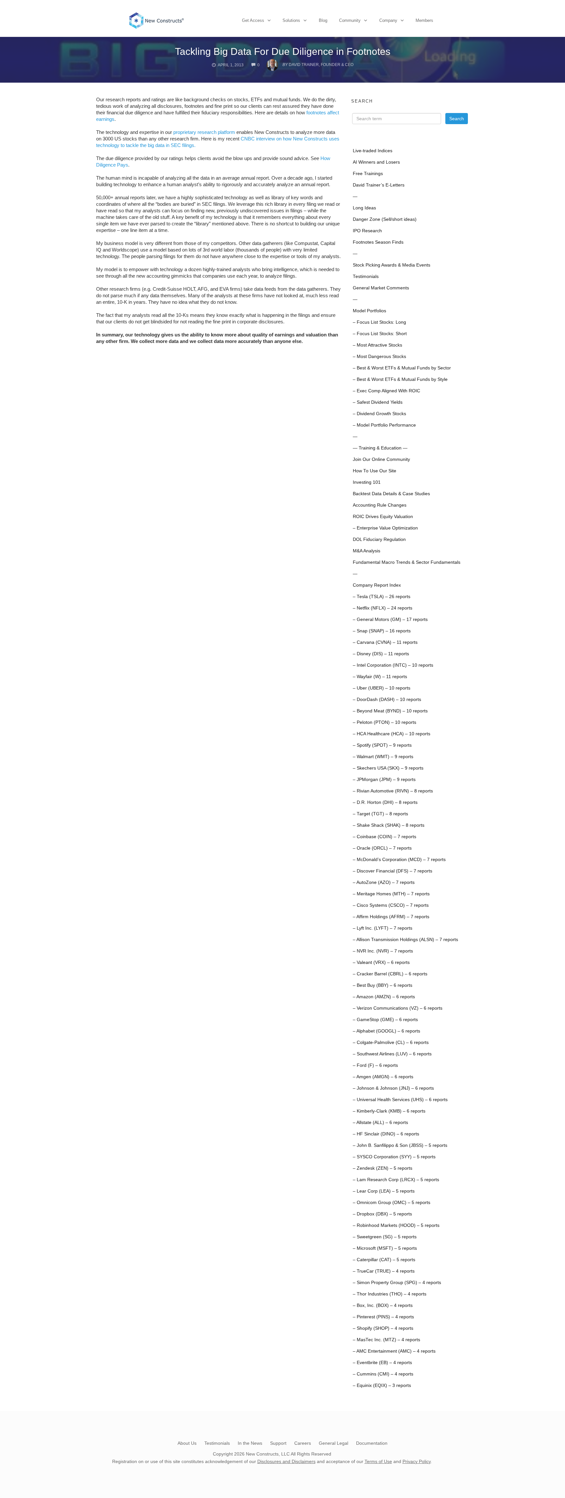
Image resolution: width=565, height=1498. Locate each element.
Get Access (253, 20)
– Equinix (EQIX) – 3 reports (382, 1385)
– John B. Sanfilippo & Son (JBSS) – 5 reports (400, 1145)
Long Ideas (364, 207)
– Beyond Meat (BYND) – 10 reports (390, 710)
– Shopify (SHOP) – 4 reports (383, 1328)
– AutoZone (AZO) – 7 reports (384, 882)
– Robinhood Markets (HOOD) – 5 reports (396, 1225)
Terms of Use (378, 1461)
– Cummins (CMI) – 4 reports (383, 1374)
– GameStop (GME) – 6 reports (385, 1019)
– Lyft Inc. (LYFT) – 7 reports (382, 928)
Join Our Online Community (381, 459)
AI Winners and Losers (376, 162)
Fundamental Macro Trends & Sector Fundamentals (406, 562)
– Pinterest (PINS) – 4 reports (383, 1316)
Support (278, 1443)
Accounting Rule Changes (379, 505)
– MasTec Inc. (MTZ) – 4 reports (386, 1339)
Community (350, 20)
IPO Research (367, 230)
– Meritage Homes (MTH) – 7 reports (391, 893)
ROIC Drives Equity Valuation (383, 516)
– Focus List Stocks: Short (380, 333)
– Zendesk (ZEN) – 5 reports (382, 1168)
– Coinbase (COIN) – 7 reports (384, 836)
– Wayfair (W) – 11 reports (380, 676)
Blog (323, 20)
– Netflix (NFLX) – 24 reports (382, 608)
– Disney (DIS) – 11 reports (381, 653)
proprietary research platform (204, 132)
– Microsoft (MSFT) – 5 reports (385, 1248)
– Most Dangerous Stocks (379, 356)
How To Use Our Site (374, 470)
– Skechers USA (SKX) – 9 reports (388, 768)
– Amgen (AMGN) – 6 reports (383, 1076)
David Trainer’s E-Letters (378, 185)
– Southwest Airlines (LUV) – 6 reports (392, 1053)
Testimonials (366, 276)
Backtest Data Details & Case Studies (391, 493)
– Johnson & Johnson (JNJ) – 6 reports (393, 1088)
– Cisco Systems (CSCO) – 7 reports (391, 905)
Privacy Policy (416, 1461)
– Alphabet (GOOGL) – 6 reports (386, 1031)
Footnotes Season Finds (378, 242)
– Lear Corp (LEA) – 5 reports (384, 1191)
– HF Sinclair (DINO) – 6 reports (386, 1134)
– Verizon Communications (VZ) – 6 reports (397, 1008)
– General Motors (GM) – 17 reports (390, 619)
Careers (302, 1443)
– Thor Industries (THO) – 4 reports (389, 1294)
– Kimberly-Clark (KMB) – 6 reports (389, 1111)
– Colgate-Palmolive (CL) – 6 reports (391, 1042)
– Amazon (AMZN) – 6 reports (384, 996)
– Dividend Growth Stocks (379, 413)
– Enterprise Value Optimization (385, 528)
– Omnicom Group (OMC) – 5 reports (391, 1202)
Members (424, 20)
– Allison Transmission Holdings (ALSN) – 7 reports (405, 939)
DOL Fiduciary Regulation (379, 539)
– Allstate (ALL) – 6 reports (380, 1122)
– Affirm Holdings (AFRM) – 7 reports (391, 916)
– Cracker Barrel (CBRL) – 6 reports (390, 973)
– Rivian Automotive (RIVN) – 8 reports (393, 791)
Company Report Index (377, 585)
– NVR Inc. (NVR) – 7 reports (383, 951)
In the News (250, 1443)
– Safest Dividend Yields (377, 402)
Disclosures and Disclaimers (286, 1461)
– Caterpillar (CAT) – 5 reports (384, 1259)
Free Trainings (368, 173)
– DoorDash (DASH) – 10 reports (387, 699)
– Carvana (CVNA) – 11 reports (385, 642)
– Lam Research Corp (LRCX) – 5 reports (396, 1179)
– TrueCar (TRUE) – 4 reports (384, 1271)
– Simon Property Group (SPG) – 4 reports (397, 1282)
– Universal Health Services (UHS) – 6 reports (400, 1099)
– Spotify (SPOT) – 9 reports (382, 745)
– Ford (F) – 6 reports (375, 1065)
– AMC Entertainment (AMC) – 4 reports (394, 1351)
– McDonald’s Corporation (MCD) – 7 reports (399, 859)
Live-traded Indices (372, 150)
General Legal (333, 1443)
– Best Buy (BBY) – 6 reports (382, 985)
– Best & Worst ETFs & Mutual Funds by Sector (402, 368)
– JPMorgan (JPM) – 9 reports (384, 779)
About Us (187, 1443)
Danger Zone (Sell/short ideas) (385, 219)
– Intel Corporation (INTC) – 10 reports (393, 665)
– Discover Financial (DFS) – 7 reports (392, 871)
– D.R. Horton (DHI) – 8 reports (385, 802)
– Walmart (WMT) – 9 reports (383, 756)
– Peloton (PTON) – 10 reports (384, 722)
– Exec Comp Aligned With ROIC (386, 390)
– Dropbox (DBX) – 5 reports (382, 1214)
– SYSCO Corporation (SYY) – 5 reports (394, 1156)
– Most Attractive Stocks (377, 345)
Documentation (371, 1443)
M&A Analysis (366, 550)
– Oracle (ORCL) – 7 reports (382, 848)
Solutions (291, 20)
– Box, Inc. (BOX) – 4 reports (383, 1305)
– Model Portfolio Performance (384, 425)
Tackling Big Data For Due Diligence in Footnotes (282, 51)
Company (388, 20)
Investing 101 (367, 482)
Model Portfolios (369, 310)
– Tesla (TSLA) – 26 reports (381, 596)
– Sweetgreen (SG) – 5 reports (385, 1236)
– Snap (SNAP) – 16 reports (382, 630)
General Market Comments (381, 287)
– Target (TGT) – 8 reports (380, 813)
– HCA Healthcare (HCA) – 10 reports (391, 733)
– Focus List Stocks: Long (379, 322)
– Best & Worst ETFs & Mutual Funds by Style (400, 379)
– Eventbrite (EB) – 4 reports (382, 1362)
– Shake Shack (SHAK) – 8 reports (388, 825)
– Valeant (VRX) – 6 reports (381, 962)
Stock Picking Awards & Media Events (391, 265)
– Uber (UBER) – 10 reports (381, 688)
